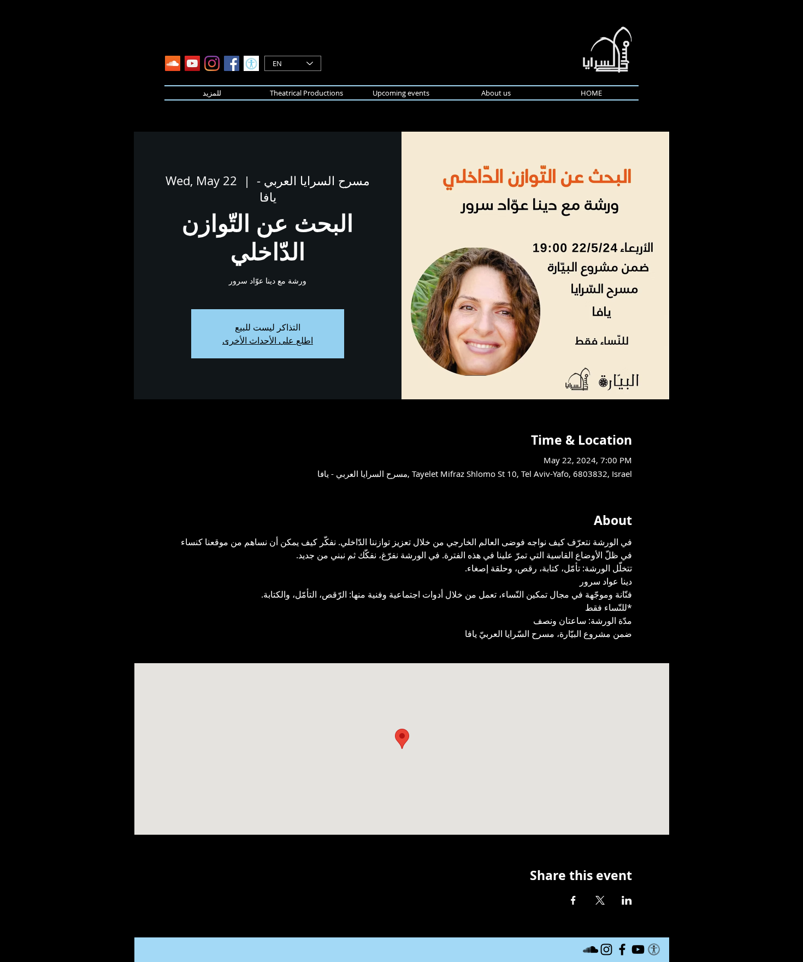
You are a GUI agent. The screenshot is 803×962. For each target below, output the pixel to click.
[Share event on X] (600, 900)
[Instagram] (212, 63)
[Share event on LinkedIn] (627, 900)
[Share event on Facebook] (573, 900)
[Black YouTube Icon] (638, 949)
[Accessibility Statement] (251, 63)
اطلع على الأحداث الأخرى (267, 340)
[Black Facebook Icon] (622, 949)
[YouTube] (192, 63)
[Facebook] (231, 63)
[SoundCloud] (172, 63)
